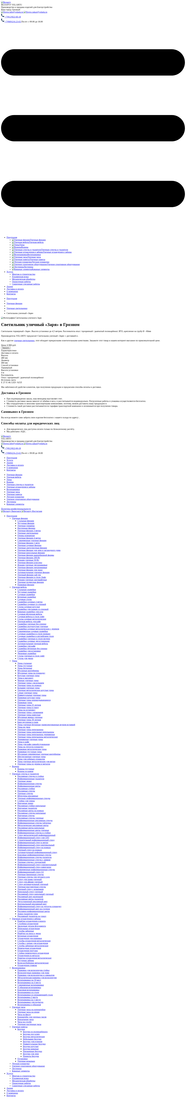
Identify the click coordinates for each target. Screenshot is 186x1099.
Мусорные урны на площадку (31, 673)
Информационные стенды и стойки (34, 833)
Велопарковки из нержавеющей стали (35, 995)
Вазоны (10, 482)
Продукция (12, 237)
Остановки (22, 1059)
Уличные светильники (27, 533)
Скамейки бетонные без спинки (32, 648)
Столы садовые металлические (31, 619)
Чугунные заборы (25, 960)
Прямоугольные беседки (34, 1044)
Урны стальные (24, 663)
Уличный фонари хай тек (29, 575)
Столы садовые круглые (28, 607)
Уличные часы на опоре (28, 1012)
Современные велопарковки (30, 985)
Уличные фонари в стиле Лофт (31, 577)
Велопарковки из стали (28, 992)
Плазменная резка (20, 1078)
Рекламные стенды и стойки (30, 776)
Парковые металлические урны (32, 749)
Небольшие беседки (32, 1039)
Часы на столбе (24, 1022)
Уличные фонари (14, 474)
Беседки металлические (34, 1036)
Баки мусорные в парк (27, 722)
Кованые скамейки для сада (30, 611)
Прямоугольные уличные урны (31, 695)
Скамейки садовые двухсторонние (33, 641)
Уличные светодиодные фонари (32, 548)
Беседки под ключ (31, 1034)
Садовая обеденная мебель (29, 614)
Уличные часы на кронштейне (31, 1009)
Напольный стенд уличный (30, 891)
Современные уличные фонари (31, 540)
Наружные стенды (26, 815)
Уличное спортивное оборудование (23, 499)
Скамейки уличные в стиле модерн (33, 639)
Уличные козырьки (26, 1061)
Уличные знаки (24, 781)
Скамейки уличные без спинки (31, 624)
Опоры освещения (26, 535)
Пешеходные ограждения (29, 948)
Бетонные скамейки (26, 597)
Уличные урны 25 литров (29, 705)
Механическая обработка (23, 1081)
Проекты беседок (31, 1056)
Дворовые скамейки (26, 653)
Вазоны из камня (25, 771)
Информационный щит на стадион (33, 909)
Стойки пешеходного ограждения (33, 953)
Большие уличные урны (28, 688)
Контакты (11, 294)
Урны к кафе (23, 742)
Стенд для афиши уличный (30, 882)
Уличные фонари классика (29, 562)
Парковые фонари (25, 584)
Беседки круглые (31, 1046)
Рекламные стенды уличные (30, 818)
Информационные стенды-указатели (34, 857)
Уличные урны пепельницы (30, 729)
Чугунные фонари (25, 523)
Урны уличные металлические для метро (36, 761)
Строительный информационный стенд (35, 840)
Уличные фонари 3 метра (29, 530)
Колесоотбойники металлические (33, 963)
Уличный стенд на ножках (29, 850)
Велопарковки (13, 489)
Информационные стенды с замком (33, 860)
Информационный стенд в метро (32, 842)
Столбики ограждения (27, 923)
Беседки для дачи (31, 1054)
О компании (12, 291)
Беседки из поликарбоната (35, 1032)
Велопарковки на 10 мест (29, 980)
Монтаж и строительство (23, 1076)
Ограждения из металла (28, 955)
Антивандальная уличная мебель (32, 643)
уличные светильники (24, 340)
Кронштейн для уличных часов (31, 1017)
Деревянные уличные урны (30, 739)
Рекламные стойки (26, 788)
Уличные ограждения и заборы (21, 487)
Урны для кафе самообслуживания (33, 744)
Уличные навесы (14, 494)
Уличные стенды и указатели (20, 484)
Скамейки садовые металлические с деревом (38, 629)
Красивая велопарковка (28, 990)
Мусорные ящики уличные (29, 717)
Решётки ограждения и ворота (31, 921)
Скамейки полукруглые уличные (32, 626)
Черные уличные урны (28, 680)
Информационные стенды (29, 783)
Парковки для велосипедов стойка (33, 970)
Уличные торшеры (26, 526)
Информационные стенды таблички (34, 823)
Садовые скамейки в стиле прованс (34, 634)
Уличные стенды (25, 793)
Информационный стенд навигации (34, 867)
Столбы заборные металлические (32, 946)
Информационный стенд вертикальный (35, 845)
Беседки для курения (32, 1041)
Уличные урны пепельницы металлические (37, 737)
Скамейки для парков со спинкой (32, 609)
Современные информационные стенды (36, 869)
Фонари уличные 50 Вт (28, 560)
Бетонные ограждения (27, 936)
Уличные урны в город (28, 707)
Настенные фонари (26, 528)
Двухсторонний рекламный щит (32, 901)
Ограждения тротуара (27, 950)
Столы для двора (25, 658)
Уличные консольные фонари (31, 553)
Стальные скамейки (26, 589)
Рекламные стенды (26, 791)
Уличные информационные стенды (33, 798)
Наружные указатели (27, 808)
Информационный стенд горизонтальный (37, 864)
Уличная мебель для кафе (29, 621)
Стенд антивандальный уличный (32, 884)
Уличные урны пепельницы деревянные (36, 734)
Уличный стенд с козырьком (30, 889)
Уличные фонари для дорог (30, 570)
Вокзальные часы (25, 1019)
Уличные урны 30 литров (29, 720)
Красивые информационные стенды (34, 855)
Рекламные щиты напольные (30, 828)
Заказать (6, 348)
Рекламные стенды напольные (31, 813)
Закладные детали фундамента (31, 926)
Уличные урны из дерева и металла (33, 764)
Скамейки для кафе (26, 646)
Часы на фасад (24, 1014)
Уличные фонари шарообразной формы (35, 555)
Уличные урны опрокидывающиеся (34, 700)
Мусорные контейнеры (28, 670)
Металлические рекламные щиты (32, 825)
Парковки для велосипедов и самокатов (35, 975)
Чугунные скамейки (26, 592)
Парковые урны (24, 702)
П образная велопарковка (29, 987)
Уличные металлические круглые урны (35, 690)
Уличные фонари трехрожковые (32, 567)
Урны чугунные (24, 666)
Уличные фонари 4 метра (29, 538)
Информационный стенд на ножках (34, 847)
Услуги (10, 272)
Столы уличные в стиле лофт (31, 656)
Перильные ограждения (28, 928)
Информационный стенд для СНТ (33, 837)
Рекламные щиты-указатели (30, 899)
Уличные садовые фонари (29, 545)
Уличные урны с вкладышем (30, 683)
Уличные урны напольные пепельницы (35, 732)
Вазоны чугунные (25, 769)
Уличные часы (13, 492)
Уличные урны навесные (29, 715)
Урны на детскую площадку (30, 747)
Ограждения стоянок (27, 965)
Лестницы (11, 502)
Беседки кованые (31, 1049)
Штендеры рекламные (27, 796)
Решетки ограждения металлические (34, 958)
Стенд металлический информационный (36, 835)
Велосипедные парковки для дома (33, 973)
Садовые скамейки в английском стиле (35, 636)
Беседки (21, 1029)
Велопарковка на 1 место (29, 1000)
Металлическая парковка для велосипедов (37, 977)
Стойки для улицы (26, 801)
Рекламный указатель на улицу (31, 916)
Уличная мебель (14, 477)
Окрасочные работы (21, 1083)
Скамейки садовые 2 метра (29, 602)
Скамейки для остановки (29, 651)
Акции (10, 286)
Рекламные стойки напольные (31, 806)
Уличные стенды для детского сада (33, 877)
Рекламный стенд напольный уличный (35, 894)
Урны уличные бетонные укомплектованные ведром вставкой (46, 724)
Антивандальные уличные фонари (33, 572)
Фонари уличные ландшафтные (32, 580)
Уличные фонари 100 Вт (28, 557)
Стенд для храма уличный (29, 879)
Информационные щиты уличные (33, 830)
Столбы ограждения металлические (34, 941)
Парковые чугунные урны (29, 751)
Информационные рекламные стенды (35, 820)
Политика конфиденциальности (16, 509)
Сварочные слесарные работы (26, 1086)
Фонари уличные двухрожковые (32, 565)
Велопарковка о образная (29, 1004)
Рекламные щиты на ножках (30, 810)
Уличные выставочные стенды (31, 887)
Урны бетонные (24, 668)
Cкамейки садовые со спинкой (31, 604)
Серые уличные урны (27, 693)
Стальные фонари (25, 521)
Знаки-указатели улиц (27, 914)
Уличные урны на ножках (29, 685)
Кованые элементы (15, 504)
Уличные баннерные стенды (30, 874)
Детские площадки (15, 497)
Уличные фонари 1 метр (28, 543)
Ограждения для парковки (29, 938)
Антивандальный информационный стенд (37, 852)
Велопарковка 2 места (27, 997)
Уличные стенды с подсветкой (31, 862)
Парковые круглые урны (28, 697)
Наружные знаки (25, 803)
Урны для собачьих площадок (31, 759)
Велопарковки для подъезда (30, 1002)
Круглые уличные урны (28, 675)
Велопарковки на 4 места (29, 982)
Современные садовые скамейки (32, 631)
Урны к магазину (25, 678)
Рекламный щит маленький (30, 896)
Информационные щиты (28, 786)
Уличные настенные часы (29, 1024)
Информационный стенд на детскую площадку (39, 906)
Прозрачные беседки (32, 1051)
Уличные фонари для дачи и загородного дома (38, 550)
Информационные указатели (30, 779)
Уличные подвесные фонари (30, 582)
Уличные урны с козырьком (30, 712)
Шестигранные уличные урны (31, 756)
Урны (9, 479)
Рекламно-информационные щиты (33, 911)
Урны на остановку (26, 710)
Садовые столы (24, 599)
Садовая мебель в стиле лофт (30, 616)
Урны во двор (23, 727)
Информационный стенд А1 (30, 872)
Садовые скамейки (26, 594)
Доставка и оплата (15, 289)
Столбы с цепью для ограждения (32, 943)
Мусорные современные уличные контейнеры (38, 754)
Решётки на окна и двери (29, 933)
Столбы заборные (25, 931)
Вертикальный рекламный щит (32, 904)
